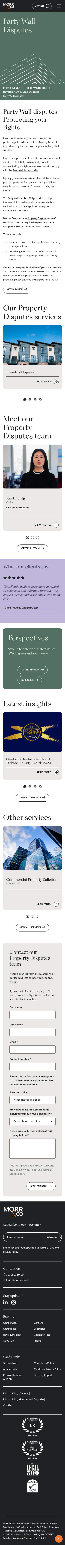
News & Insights (12, 1335)
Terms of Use (47, 1247)
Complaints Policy (44, 1363)
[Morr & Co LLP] (8, 5)
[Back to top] (59, 1539)
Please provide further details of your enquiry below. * (31, 1133)
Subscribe (27, 680)
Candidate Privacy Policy (47, 1369)
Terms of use (10, 1363)
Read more (44, 381)
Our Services (10, 1323)
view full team (30, 548)
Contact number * (20, 1059)
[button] (25, 400)
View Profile (43, 525)
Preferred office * (19, 1092)
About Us (8, 1341)
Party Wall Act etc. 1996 (25, 170)
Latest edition (30, 669)
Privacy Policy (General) (16, 1393)
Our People (9, 1329)
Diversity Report (43, 1375)
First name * (16, 1007)
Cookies (7, 1405)
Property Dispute (37, 218)
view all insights (30, 797)
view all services (30, 927)
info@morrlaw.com (18, 1280)
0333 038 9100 (16, 1275)
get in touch (15, 289)
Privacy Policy (29, 1170)
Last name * (16, 1024)
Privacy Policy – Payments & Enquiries (23, 1399)
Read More (44, 904)
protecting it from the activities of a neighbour (28, 142)
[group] (32, 488)
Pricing (37, 1341)
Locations (39, 1329)
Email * (13, 1042)
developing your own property (31, 138)
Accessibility (10, 1369)
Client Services (42, 1335)
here (34, 999)
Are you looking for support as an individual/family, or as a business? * (30, 1111)
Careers (38, 1323)
